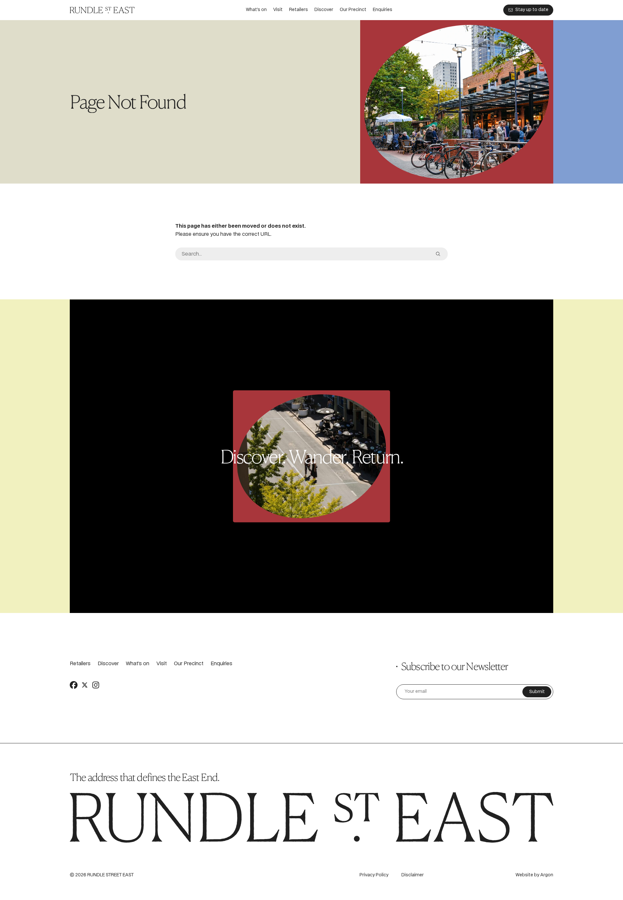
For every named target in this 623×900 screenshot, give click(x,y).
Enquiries (382, 10)
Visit (278, 10)
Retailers (298, 10)
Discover (323, 10)
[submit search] (438, 253)
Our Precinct (353, 10)
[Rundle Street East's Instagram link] (96, 685)
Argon (546, 875)
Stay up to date (531, 10)
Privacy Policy (374, 875)
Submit (537, 692)
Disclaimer (412, 875)
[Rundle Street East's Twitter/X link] (85, 685)
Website (524, 875)
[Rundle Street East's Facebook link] (74, 685)
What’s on (256, 10)
